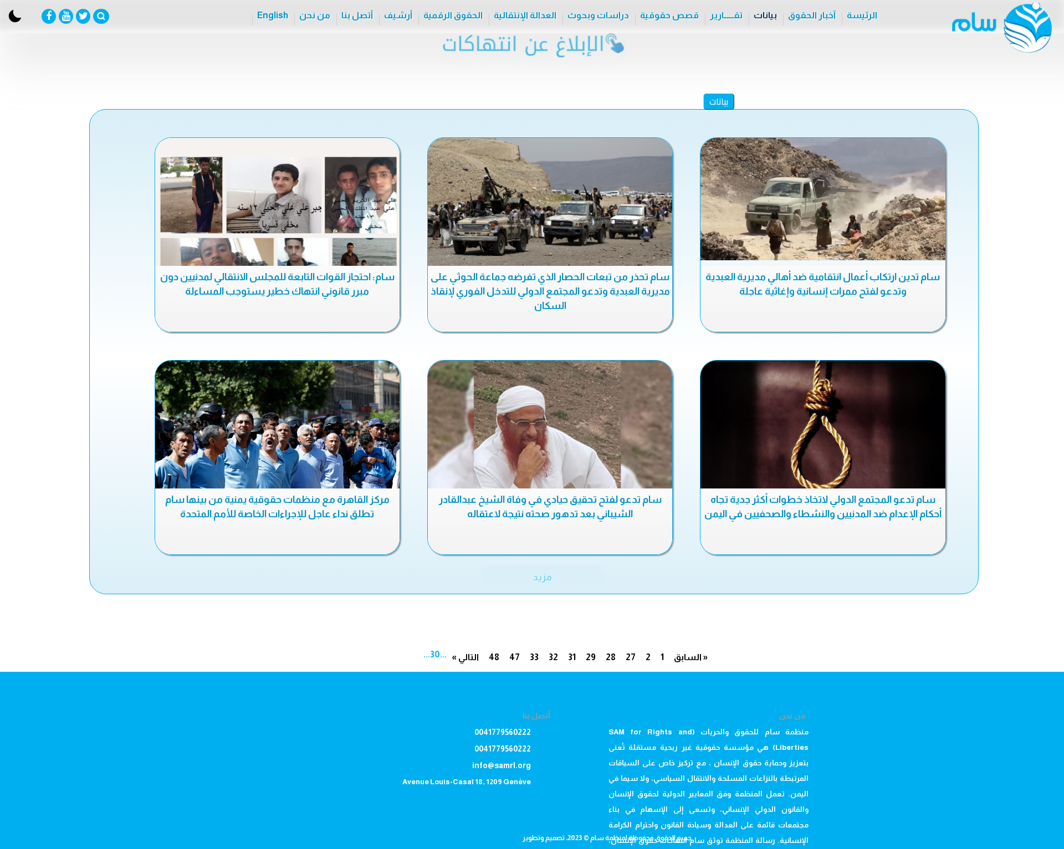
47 (514, 657)
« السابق (691, 657)
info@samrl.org (501, 765)
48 (494, 657)
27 (631, 657)
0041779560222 (502, 732)
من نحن (314, 15)
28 (611, 657)
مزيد (542, 577)
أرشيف (398, 15)
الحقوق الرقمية (453, 15)
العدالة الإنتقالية (525, 15)
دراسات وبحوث (598, 15)
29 (591, 657)
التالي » (465, 657)
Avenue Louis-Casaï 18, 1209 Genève (466, 782)
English (272, 15)
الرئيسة (862, 15)
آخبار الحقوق (812, 15)
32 (553, 657)
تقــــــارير (726, 15)
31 (572, 657)
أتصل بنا (357, 15)
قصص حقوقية (669, 15)
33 (534, 657)
